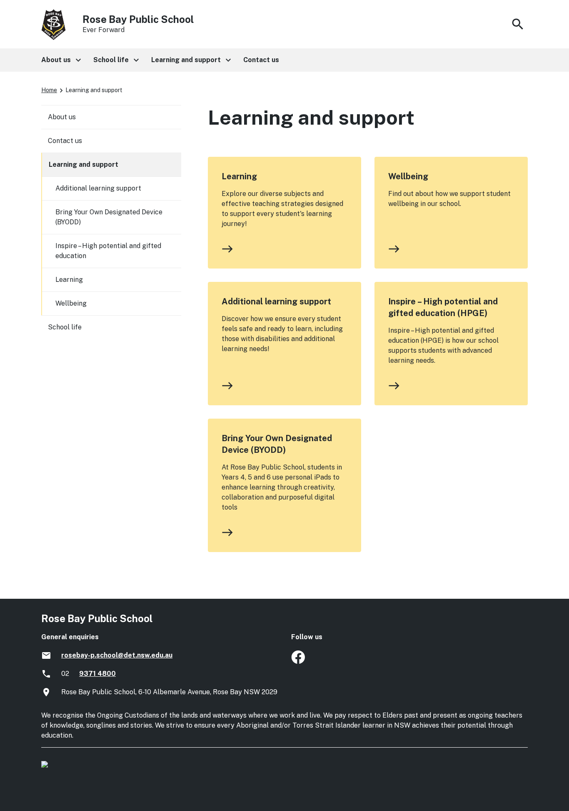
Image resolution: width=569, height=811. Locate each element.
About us (62, 117)
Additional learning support (276, 301)
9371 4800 (97, 674)
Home (49, 90)
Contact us (65, 141)
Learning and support (83, 164)
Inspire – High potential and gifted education (108, 251)
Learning (239, 176)
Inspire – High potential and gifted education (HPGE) (443, 307)
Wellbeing (408, 176)
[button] (61, 60)
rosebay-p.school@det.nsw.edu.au (116, 655)
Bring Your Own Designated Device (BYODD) (277, 444)
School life (65, 327)
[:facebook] (298, 661)
